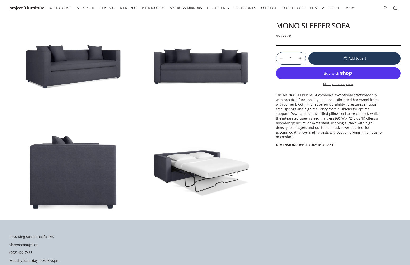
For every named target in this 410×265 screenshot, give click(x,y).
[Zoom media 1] (73, 66)
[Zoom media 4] (201, 169)
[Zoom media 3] (73, 169)
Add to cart (357, 58)
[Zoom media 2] (201, 66)
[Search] (385, 8)
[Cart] (395, 8)
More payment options (338, 84)
